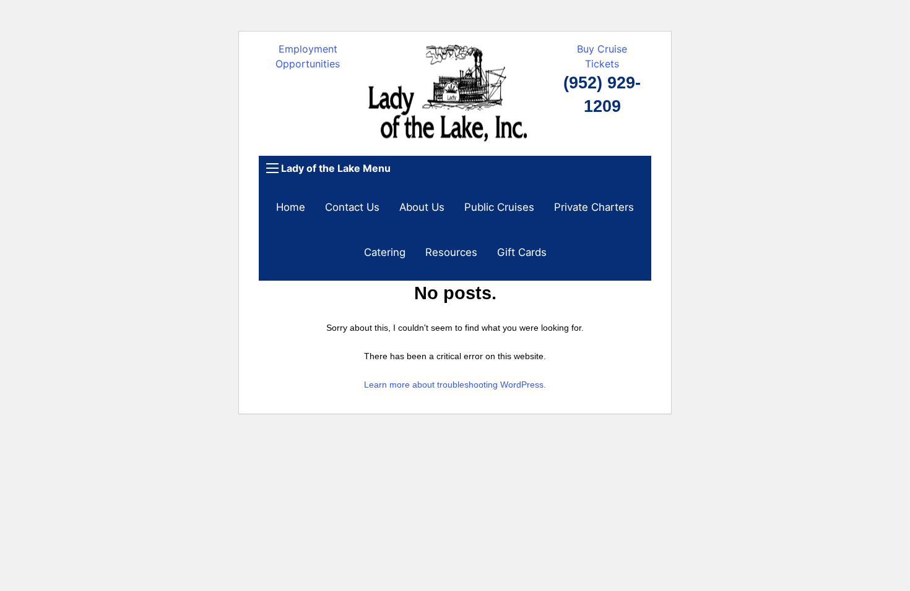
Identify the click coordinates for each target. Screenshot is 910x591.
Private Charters (594, 207)
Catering (384, 252)
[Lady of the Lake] (455, 97)
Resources (451, 252)
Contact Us (352, 207)
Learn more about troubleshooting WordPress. (455, 384)
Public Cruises (499, 207)
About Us (421, 207)
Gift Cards (522, 252)
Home (290, 207)
